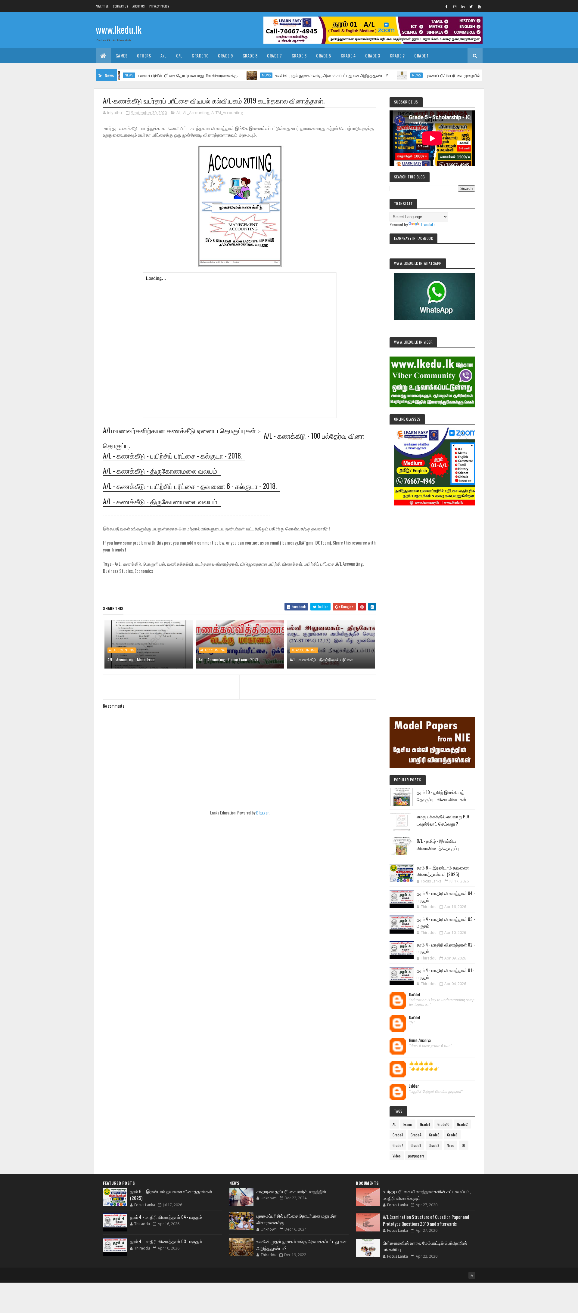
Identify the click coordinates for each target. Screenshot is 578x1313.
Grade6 (452, 1134)
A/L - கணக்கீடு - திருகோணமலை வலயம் (160, 470)
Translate (428, 224)
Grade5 (434, 1134)
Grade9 (434, 1145)
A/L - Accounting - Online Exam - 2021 (228, 659)
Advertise (102, 6)
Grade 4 (348, 55)
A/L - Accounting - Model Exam (131, 659)
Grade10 (443, 1124)
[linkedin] (463, 6)
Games (122, 55)
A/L (163, 55)
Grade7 (398, 1145)
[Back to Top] (471, 1275)
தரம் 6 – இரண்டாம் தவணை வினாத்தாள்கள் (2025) (443, 871)
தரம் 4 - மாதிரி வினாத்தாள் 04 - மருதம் (166, 1216)
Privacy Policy (159, 6)
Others (144, 55)
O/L (179, 55)
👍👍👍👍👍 (421, 1063)
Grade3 (398, 1134)
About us (138, 6)
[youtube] (479, 6)
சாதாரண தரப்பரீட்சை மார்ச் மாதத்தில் (291, 1191)
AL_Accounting (196, 112)
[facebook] (446, 6)
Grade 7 (274, 55)
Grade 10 (200, 55)
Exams (407, 1124)
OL (463, 1145)
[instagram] (455, 6)
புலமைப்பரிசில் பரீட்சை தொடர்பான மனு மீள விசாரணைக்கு (150, 75)
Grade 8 (250, 55)
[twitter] (471, 6)
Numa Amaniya (420, 1040)
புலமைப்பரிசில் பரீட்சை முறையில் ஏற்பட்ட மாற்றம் (428, 75)
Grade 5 (323, 55)
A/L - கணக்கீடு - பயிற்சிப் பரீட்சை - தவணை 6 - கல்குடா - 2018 (189, 486)
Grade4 (416, 1134)
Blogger (262, 812)
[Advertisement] (432, 603)
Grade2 (462, 1124)
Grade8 (416, 1145)
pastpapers (416, 1155)
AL (178, 112)
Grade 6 (299, 55)
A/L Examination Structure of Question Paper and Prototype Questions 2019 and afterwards (426, 1220)
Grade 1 (421, 55)
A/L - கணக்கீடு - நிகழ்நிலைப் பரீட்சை (321, 659)
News (229, 75)
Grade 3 (372, 55)
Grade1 (425, 1124)
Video (397, 1155)
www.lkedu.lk (118, 29)
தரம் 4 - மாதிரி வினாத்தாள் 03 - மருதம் (166, 1241)
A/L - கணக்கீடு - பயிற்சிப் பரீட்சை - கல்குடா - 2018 (172, 455)
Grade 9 (225, 55)
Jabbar (414, 1086)
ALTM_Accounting (227, 112)
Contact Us (120, 6)
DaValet (414, 994)
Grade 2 (397, 55)
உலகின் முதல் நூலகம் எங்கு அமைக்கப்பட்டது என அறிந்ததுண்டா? (294, 75)
